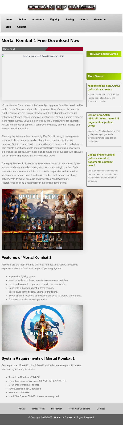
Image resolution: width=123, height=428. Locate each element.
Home (8, 19)
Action (22, 19)
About (22, 408)
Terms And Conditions (79, 408)
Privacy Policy (38, 408)
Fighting (55, 19)
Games (98, 19)
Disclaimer (56, 408)
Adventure (38, 19)
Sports (84, 19)
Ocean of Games (63, 417)
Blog (8, 26)
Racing (70, 19)
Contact (21, 26)
